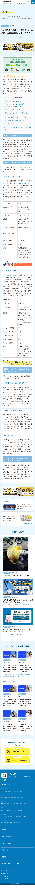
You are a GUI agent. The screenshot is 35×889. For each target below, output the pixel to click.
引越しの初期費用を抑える (14, 120)
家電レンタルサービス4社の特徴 (13, 104)
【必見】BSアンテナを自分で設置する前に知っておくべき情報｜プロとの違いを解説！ (10, 727)
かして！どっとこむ (12, 109)
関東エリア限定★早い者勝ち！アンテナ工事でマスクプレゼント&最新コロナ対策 (18, 630)
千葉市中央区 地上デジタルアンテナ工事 (16, 575)
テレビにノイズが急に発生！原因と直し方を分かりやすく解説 (24, 506)
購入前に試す (10, 123)
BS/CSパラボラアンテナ (9, 674)
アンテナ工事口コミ (6, 37)
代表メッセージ (6, 850)
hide (20, 97)
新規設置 (28, 674)
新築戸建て (21, 674)
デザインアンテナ (8, 676)
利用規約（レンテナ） (7, 873)
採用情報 (4, 857)
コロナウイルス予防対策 (16, 634)
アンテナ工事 (7, 604)
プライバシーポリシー (7, 870)
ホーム (2, 16)
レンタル (15, 37)
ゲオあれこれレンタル (13, 106)
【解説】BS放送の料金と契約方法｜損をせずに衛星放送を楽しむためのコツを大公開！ (25, 702)
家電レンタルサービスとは (12, 101)
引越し (20, 37)
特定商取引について (6, 876)
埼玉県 (23, 604)
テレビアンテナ (17, 16)
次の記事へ (27, 523)
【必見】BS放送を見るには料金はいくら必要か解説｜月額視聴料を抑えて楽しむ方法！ (10, 702)
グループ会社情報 (6, 843)
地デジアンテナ (11, 681)
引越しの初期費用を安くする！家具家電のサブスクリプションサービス (11, 518)
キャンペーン (7, 634)
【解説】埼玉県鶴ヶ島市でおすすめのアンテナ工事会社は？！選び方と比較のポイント (18, 601)
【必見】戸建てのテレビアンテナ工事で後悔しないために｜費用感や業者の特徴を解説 (10, 668)
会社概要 (4, 829)
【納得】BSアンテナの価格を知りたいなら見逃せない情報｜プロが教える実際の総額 (25, 727)
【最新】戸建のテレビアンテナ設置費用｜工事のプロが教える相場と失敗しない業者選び (25, 668)
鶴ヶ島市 (28, 604)
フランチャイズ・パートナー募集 (11, 863)
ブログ (9, 16)
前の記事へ (8, 501)
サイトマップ (4, 878)
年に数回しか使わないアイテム (16, 117)
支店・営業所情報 (6, 836)
